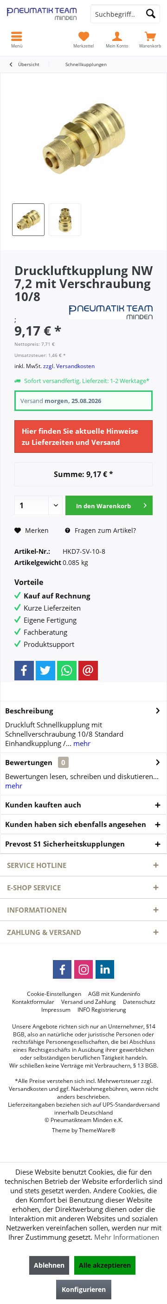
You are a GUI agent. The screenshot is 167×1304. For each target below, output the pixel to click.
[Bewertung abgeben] (40, 308)
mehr (80, 743)
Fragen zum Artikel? (104, 530)
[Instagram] (83, 969)
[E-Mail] (88, 670)
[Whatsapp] (67, 670)
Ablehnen (49, 1265)
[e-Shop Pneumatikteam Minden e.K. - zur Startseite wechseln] (42, 14)
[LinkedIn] (105, 969)
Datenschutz (139, 1002)
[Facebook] (24, 670)
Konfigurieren (84, 1289)
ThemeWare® (97, 1130)
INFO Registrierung (101, 1010)
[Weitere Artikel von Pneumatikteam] (111, 312)
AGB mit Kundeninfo (114, 994)
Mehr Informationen (126, 1237)
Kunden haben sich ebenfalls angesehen (75, 824)
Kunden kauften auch (43, 804)
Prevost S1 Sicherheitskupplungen (65, 843)
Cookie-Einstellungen (54, 994)
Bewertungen (28, 762)
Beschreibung (29, 710)
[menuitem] (150, 39)
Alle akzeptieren (105, 1265)
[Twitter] (45, 670)
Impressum (56, 1010)
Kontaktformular (33, 1002)
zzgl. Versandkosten (69, 366)
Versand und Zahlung (88, 1002)
